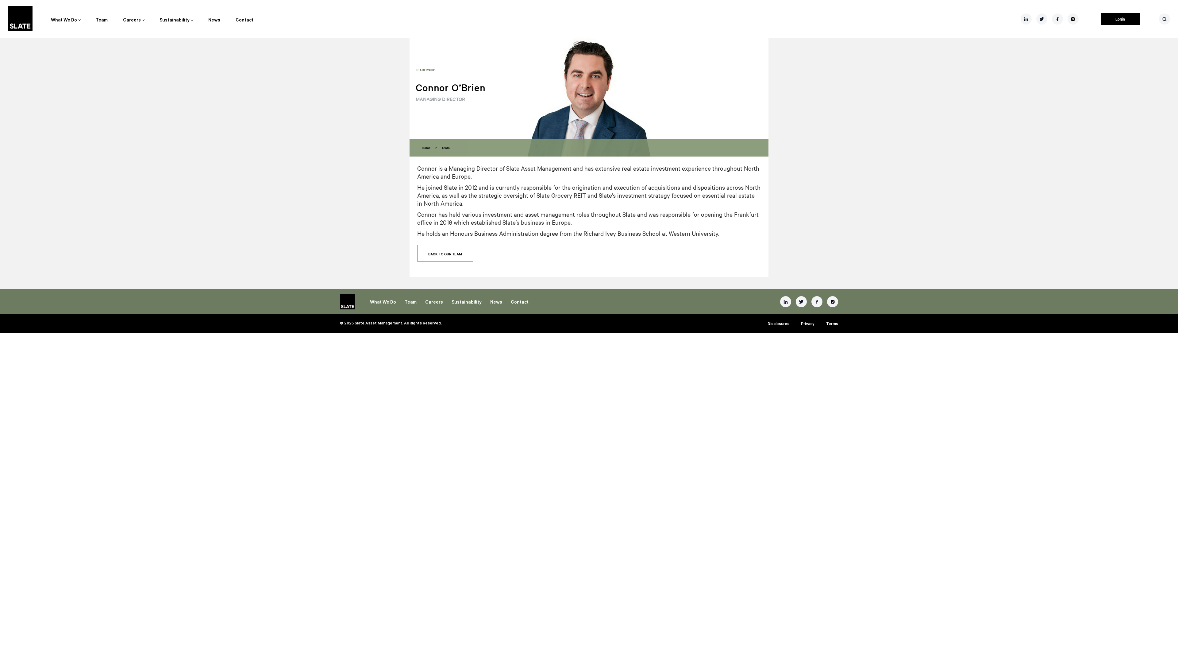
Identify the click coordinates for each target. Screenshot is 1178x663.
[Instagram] (832, 301)
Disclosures (778, 323)
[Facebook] (816, 301)
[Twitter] (801, 301)
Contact (244, 19)
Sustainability (175, 19)
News (214, 19)
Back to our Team (445, 253)
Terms (832, 323)
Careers (132, 19)
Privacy (807, 323)
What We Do (64, 19)
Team (102, 19)
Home (426, 147)
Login (1120, 19)
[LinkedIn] (785, 301)
